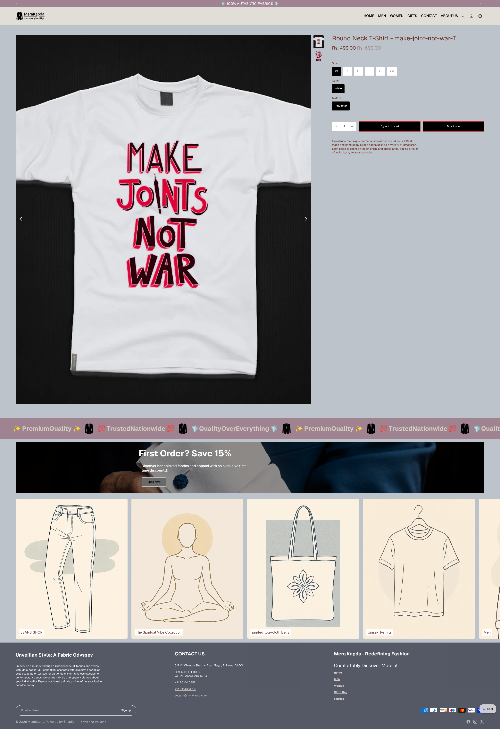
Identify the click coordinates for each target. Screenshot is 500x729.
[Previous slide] (20, 219)
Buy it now (453, 126)
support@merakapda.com (191, 695)
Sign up (126, 710)
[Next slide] (307, 219)
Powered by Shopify (60, 722)
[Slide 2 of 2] (318, 56)
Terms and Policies (92, 722)
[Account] (471, 16)
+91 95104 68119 (185, 682)
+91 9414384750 (185, 689)
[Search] (463, 16)
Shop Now (154, 482)
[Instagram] (475, 721)
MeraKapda (36, 722)
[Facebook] (468, 721)
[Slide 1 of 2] (318, 41)
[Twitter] (482, 721)
